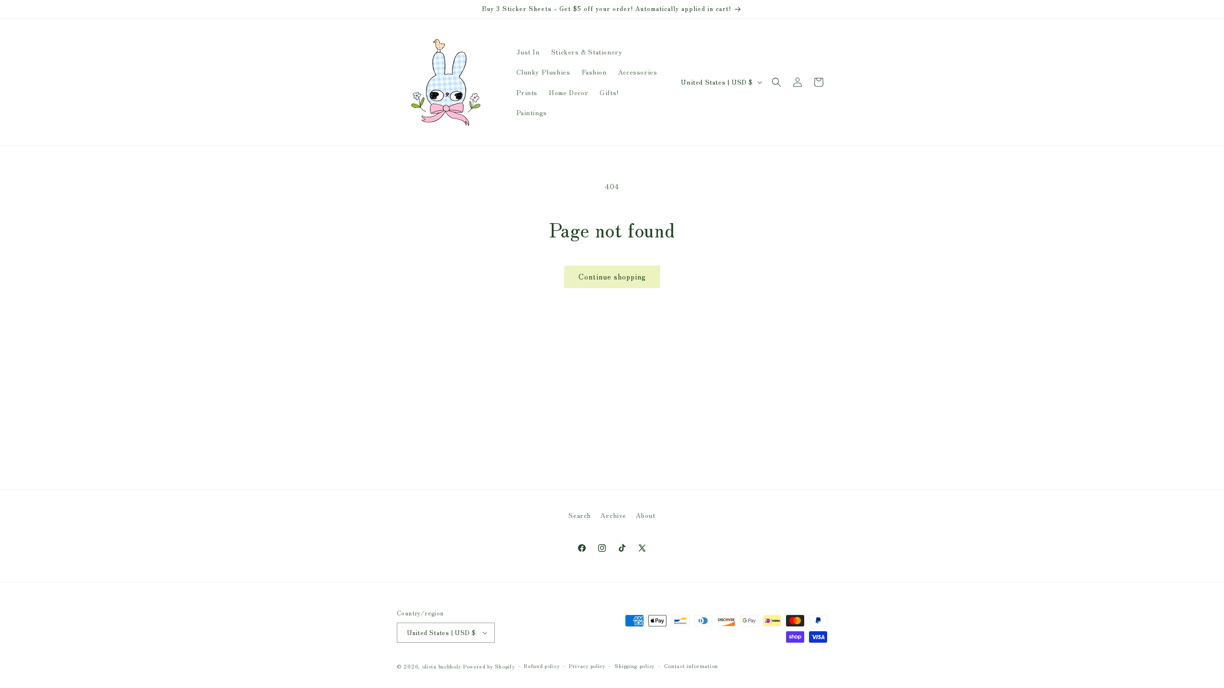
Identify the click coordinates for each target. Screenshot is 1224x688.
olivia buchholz (442, 666)
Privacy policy (587, 665)
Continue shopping (612, 276)
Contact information (691, 665)
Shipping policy (634, 665)
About (646, 515)
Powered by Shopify (489, 666)
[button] (776, 82)
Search (579, 515)
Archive (613, 515)
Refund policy (541, 665)
